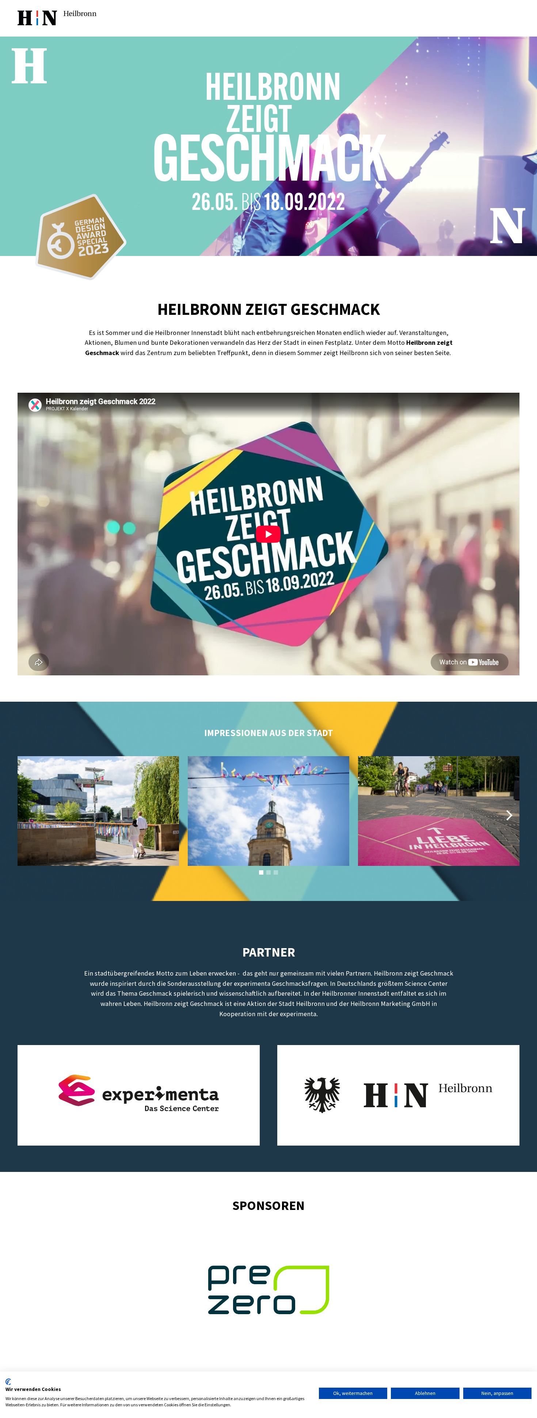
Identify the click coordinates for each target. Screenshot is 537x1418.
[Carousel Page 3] (276, 872)
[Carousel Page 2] (268, 872)
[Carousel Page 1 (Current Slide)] (261, 872)
